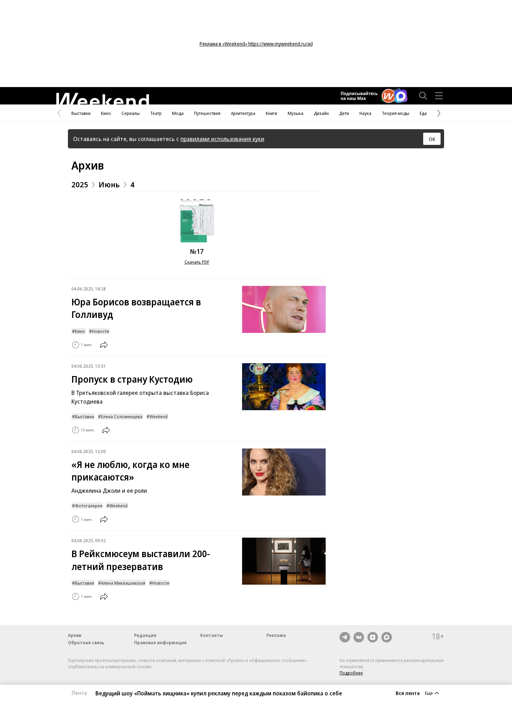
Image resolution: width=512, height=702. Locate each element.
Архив (87, 165)
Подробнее (351, 673)
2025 (79, 184)
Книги (271, 113)
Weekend (158, 416)
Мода (178, 113)
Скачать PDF (197, 262)
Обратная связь (86, 642)
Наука (365, 113)
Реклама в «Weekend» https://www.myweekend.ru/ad (256, 43)
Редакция (145, 635)
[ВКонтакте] (359, 637)
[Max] (386, 637)
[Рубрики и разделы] (439, 96)
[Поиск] (423, 96)
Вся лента (408, 692)
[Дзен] (372, 637)
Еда (423, 113)
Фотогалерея (88, 505)
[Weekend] (102, 99)
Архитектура (243, 113)
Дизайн (321, 113)
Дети (344, 113)
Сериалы (131, 113)
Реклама (276, 635)
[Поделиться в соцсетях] (104, 345)
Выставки (81, 113)
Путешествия (207, 113)
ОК (432, 138)
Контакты (211, 635)
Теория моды (395, 113)
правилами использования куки (222, 139)
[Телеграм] (345, 637)
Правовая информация (160, 642)
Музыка (295, 113)
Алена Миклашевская (123, 583)
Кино (106, 113)
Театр (156, 113)
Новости (100, 331)
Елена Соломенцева (121, 416)
